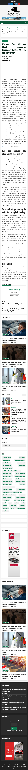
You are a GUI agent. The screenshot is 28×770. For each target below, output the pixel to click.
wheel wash (5, 511)
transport (12, 508)
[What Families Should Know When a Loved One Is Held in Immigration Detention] (14, 352)
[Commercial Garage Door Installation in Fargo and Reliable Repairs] (14, 328)
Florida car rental (7, 479)
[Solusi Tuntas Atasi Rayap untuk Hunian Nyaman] (14, 376)
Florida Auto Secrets (7, 476)
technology (22, 505)
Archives (4, 442)
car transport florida (7, 468)
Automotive (16, 28)
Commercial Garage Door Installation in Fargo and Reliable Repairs (14, 339)
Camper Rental (21, 463)
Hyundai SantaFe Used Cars (9, 495)
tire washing (6, 508)
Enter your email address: (14, 725)
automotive (22, 457)
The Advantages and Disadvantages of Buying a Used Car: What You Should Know (6, 401)
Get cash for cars (21, 489)
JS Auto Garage (6, 28)
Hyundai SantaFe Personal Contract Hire (12, 492)
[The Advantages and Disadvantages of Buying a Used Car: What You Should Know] (14, 664)
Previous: (12, 303)
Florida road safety (7, 484)
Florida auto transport (20, 476)
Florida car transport (7, 481)
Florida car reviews (20, 479)
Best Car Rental (6, 463)
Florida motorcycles (20, 481)
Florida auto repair (20, 473)
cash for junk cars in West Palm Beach (11, 471)
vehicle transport (21, 508)
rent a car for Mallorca (19, 500)
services (5, 505)
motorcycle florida (7, 497)
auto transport (6, 460)
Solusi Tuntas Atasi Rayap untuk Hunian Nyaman (14, 387)
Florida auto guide (7, 473)
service (23, 503)
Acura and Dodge (7, 457)
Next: (13, 309)
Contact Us (6, 764)
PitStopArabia (6, 500)
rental (4, 503)
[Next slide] (25, 395)
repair (10, 503)
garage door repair (7, 489)
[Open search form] (25, 22)
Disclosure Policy (14, 764)
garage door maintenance (9, 487)
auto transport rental (20, 460)
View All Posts (14, 295)
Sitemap (23, 764)
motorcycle (22, 495)
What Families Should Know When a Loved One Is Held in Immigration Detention (14, 363)
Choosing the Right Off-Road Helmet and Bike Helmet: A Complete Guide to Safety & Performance (6, 411)
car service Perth (7, 465)
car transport (22, 465)
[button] (2, 22)
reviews (16, 503)
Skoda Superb (13, 505)
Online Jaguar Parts (20, 497)
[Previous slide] (23, 395)
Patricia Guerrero (14, 289)
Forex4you (22, 484)
